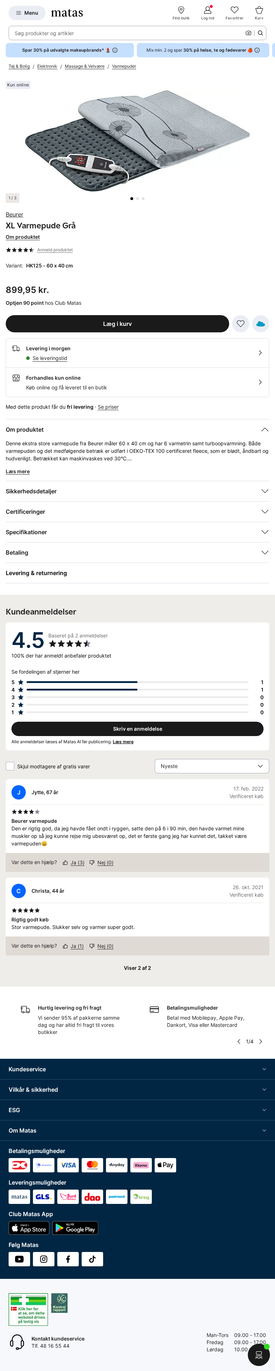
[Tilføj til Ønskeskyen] (260, 323)
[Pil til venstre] (239, 1041)
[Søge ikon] (260, 33)
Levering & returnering (36, 573)
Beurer (14, 214)
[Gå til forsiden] (67, 13)
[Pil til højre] (269, 50)
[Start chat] (259, 1355)
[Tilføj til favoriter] (240, 323)
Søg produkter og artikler (44, 33)
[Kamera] (248, 33)
